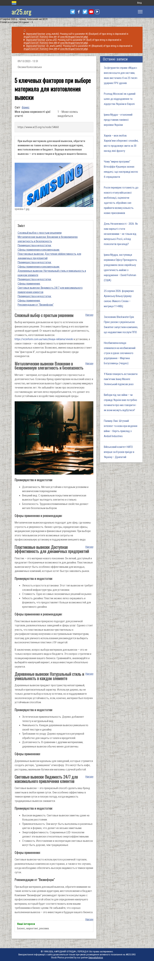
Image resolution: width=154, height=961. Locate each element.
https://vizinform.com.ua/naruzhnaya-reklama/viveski (44, 339)
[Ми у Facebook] (78, 11)
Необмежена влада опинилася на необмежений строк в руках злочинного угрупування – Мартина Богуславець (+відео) (119, 353)
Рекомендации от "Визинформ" (36, 304)
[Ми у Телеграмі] (72, 11)
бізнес (25, 107)
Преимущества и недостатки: (34, 245)
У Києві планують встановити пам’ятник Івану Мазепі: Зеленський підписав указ (120, 379)
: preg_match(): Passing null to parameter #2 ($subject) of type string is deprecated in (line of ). (76, 35)
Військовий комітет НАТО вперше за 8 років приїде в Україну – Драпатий (119, 452)
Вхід (139, 2)
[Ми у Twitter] (85, 11)
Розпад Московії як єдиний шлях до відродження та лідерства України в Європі (119, 99)
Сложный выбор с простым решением (40, 232)
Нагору (89, 315)
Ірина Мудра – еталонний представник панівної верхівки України (118, 120)
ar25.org (21, 11)
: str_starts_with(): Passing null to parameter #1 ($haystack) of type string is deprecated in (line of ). (78, 47)
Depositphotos (95, 957)
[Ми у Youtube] (91, 11)
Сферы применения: (29, 283)
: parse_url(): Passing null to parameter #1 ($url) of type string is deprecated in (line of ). (73, 41)
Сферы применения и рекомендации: (39, 249)
